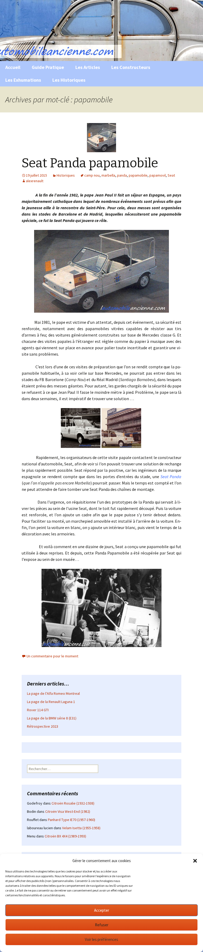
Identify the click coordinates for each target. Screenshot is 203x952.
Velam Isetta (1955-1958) (81, 828)
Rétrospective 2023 (42, 726)
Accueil (12, 67)
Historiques (66, 175)
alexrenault (34, 180)
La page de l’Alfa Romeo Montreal (53, 693)
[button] (195, 860)
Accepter (101, 910)
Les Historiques (68, 80)
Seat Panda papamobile (90, 163)
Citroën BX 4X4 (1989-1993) (65, 836)
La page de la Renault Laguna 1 (51, 701)
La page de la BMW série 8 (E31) (51, 718)
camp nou (92, 175)
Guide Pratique (48, 67)
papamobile (138, 175)
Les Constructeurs (130, 67)
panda (122, 175)
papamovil (157, 175)
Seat (171, 175)
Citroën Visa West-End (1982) (67, 811)
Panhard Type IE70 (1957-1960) (71, 819)
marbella (108, 175)
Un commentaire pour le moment (52, 656)
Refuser (101, 924)
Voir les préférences (101, 939)
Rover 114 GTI (38, 710)
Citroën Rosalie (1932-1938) (73, 803)
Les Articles (87, 67)
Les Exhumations (23, 80)
